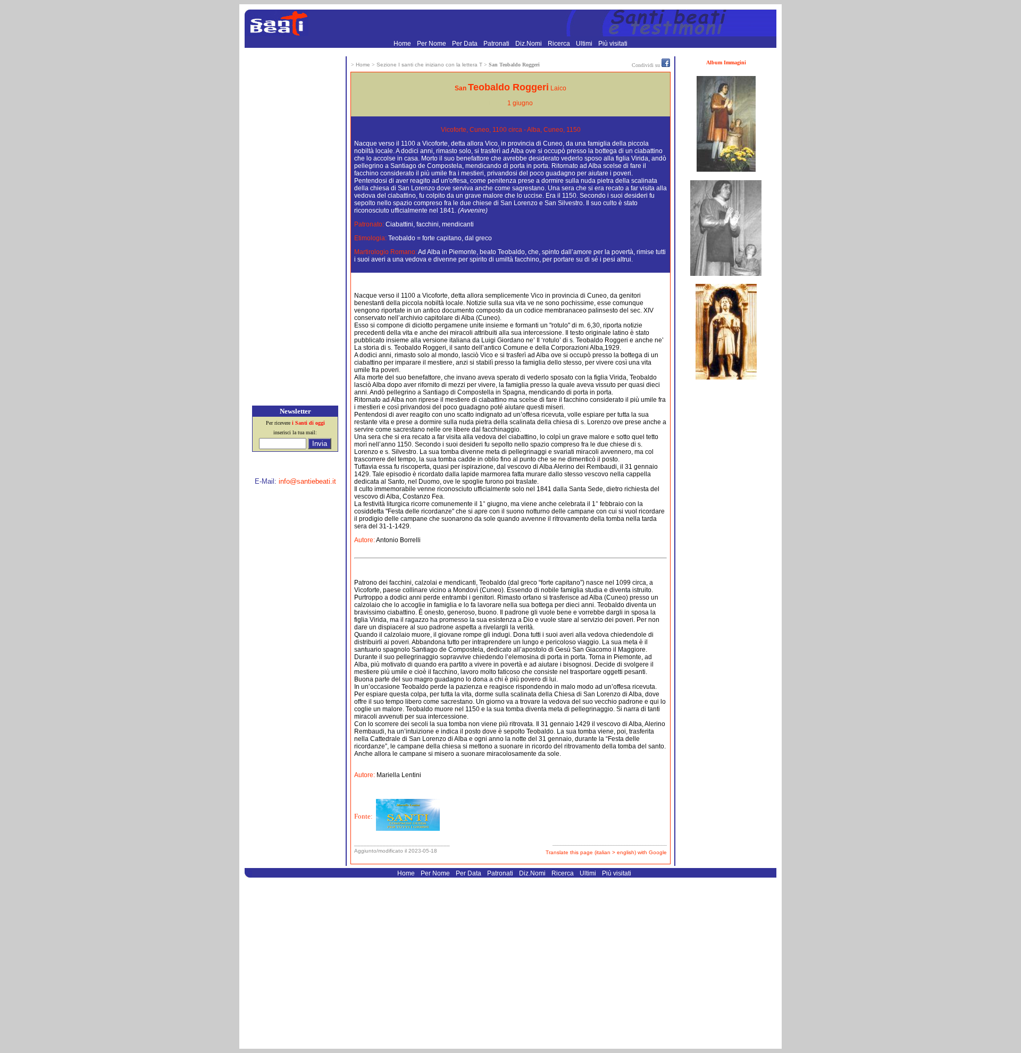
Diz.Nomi (529, 43)
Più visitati (612, 43)
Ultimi (585, 43)
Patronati (497, 43)
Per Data (465, 43)
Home (403, 43)
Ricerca (560, 43)
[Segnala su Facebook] (666, 65)
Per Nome (432, 43)
